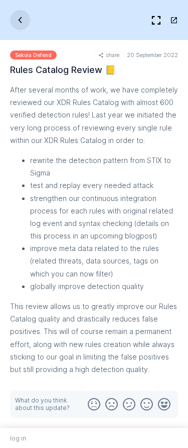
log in (18, 438)
